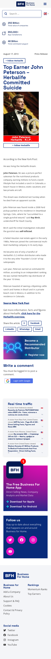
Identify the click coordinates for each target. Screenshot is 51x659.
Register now (36, 355)
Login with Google (21, 380)
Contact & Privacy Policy (12, 612)
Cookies (7, 605)
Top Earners (34, 593)
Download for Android (23, 506)
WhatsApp (25, 329)
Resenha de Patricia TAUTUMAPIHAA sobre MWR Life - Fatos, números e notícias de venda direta (23, 424)
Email (38, 329)
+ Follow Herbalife (14, 60)
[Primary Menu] (45, 4)
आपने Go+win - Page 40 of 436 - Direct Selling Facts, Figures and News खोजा (23, 436)
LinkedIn (9, 329)
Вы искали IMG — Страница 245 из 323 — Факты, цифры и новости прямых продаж (23, 448)
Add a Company (11, 591)
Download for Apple (22, 501)
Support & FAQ (11, 601)
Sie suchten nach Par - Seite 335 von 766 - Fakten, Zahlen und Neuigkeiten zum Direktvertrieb (24, 411)
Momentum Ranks (37, 589)
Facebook (35, 323)
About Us (8, 596)
